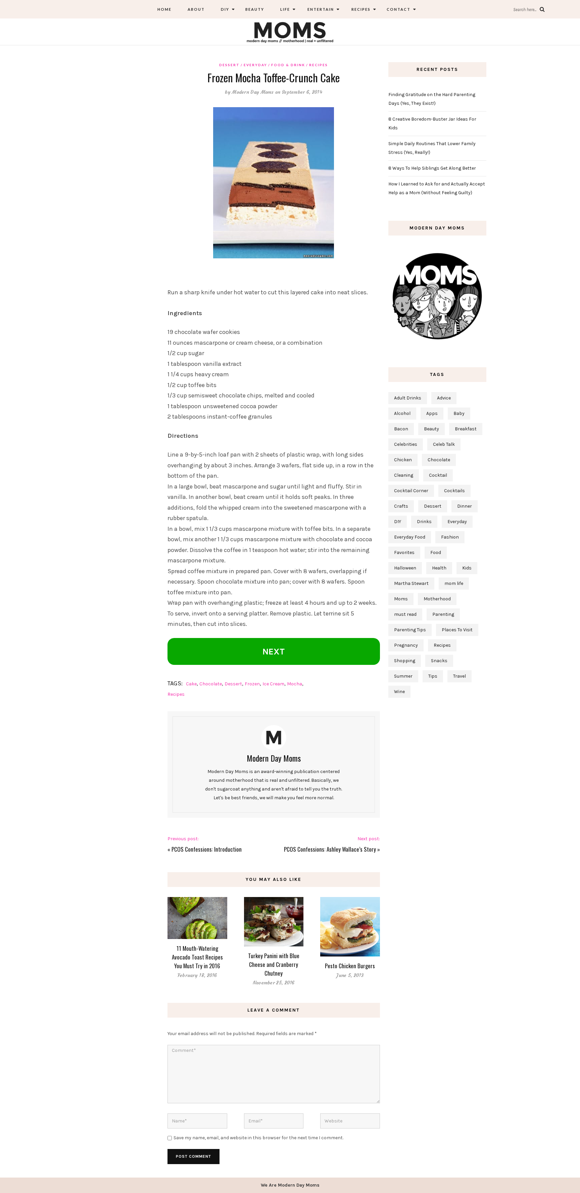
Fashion (450, 537)
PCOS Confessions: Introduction (207, 849)
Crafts (401, 506)
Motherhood (437, 599)
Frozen (252, 684)
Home (164, 9)
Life (285, 9)
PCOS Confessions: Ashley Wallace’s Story (330, 849)
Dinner (464, 506)
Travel (459, 676)
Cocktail (438, 475)
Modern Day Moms (253, 92)
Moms (401, 599)
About (196, 9)
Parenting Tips (410, 630)
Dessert (229, 65)
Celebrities (405, 444)
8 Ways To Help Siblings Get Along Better (432, 168)
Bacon (401, 429)
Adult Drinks (407, 398)
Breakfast (466, 429)
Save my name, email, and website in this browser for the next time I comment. (258, 1138)
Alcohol (402, 413)
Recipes (360, 9)
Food (435, 552)
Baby (459, 413)
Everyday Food (409, 537)
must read (405, 614)
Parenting (443, 614)
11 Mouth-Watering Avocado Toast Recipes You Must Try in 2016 (197, 957)
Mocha (294, 684)
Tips (432, 676)
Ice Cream (273, 684)
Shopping (404, 661)
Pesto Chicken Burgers (350, 966)
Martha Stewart (411, 583)
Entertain (320, 9)
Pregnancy (406, 645)
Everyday (255, 65)
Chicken (403, 460)
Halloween (405, 568)
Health (439, 568)
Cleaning (403, 475)
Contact (398, 9)
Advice (444, 398)
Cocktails (454, 491)
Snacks (439, 661)
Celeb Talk (444, 444)
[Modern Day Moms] (290, 31)
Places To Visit (457, 630)
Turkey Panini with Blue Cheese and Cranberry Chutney (273, 964)
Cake (191, 684)
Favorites (404, 552)
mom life (453, 583)
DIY (225, 9)
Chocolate (210, 684)
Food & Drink (288, 65)
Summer (403, 676)
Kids (467, 568)
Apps (432, 413)
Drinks (424, 521)
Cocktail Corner (411, 491)
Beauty (254, 9)
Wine (399, 691)
